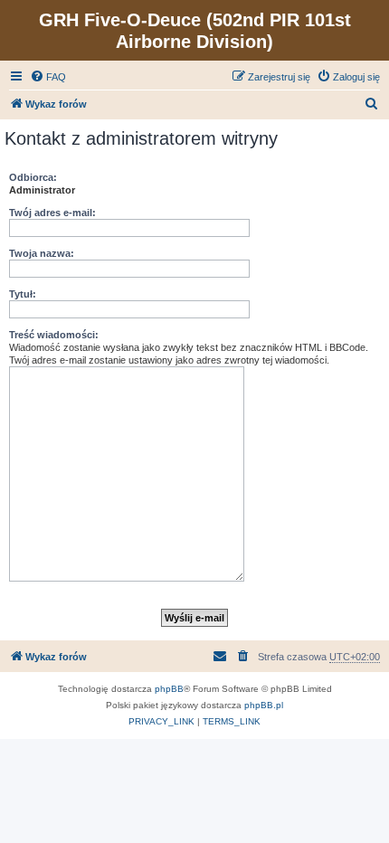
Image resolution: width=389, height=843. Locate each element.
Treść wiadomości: (54, 334)
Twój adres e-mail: (52, 212)
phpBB (169, 689)
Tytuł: (22, 294)
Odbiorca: (33, 177)
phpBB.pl (263, 705)
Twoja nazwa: (41, 253)
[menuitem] (48, 77)
